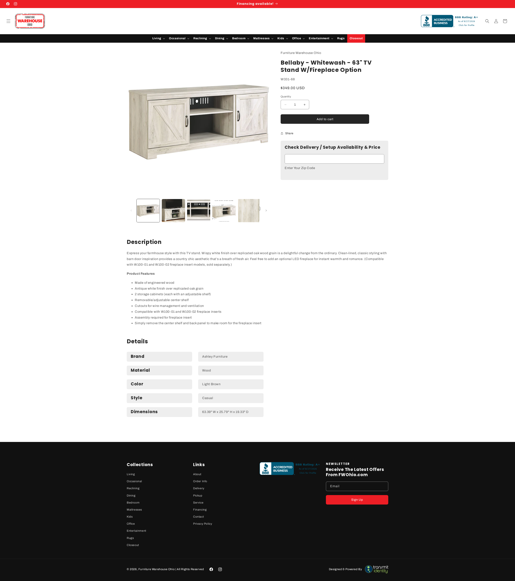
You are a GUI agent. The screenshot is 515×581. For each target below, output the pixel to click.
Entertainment (136, 530)
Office (131, 523)
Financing (200, 509)
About (197, 474)
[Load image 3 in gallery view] (198, 210)
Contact (198, 516)
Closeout (133, 545)
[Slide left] (131, 210)
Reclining (133, 488)
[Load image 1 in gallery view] (148, 210)
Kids (130, 516)
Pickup (197, 495)
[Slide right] (266, 210)
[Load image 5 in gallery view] (249, 210)
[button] (8, 21)
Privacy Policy (202, 523)
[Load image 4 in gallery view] (223, 210)
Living (131, 474)
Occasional (134, 481)
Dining (131, 495)
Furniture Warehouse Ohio (156, 569)
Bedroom (133, 502)
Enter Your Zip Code (300, 168)
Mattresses (134, 509)
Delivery (198, 488)
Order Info (200, 481)
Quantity (286, 96)
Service (198, 502)
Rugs (130, 538)
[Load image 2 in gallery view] (173, 210)
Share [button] (289, 133)
